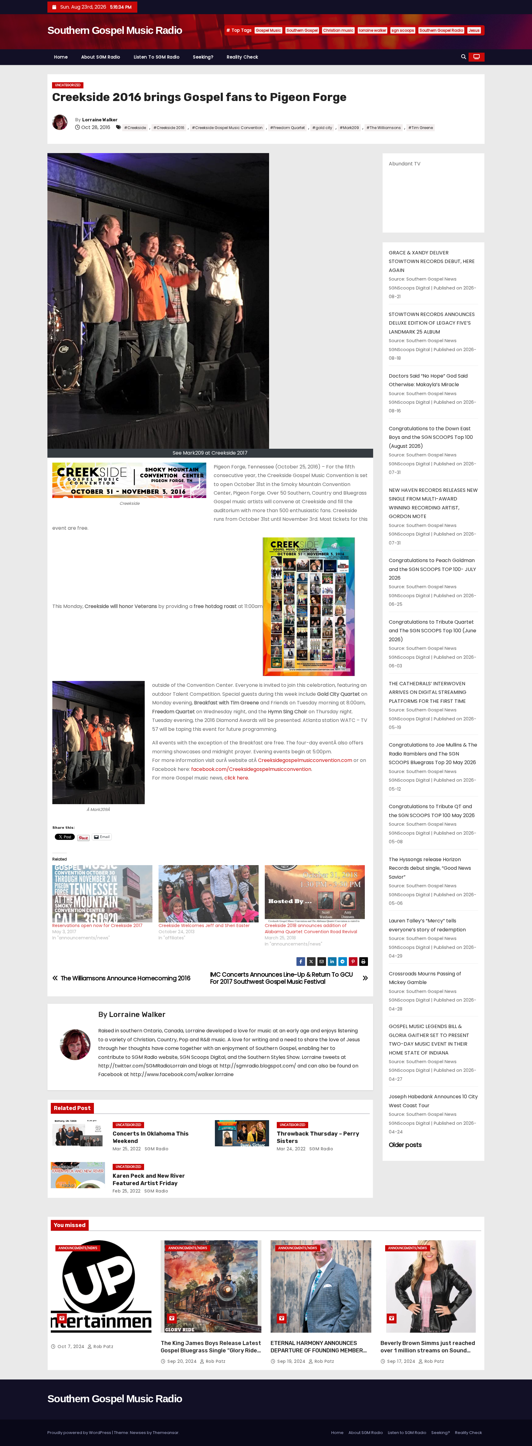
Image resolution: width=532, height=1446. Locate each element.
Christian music (338, 30)
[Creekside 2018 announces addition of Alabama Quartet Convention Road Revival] (315, 893)
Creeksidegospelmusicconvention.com (305, 760)
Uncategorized (67, 85)
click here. (236, 777)
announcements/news (77, 1248)
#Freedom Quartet (287, 127)
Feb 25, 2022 (127, 1191)
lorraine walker (372, 30)
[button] (463, 56)
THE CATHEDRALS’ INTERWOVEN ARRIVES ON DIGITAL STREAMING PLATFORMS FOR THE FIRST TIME (427, 692)
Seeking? (203, 57)
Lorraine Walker (100, 120)
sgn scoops (403, 30)
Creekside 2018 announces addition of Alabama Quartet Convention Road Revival (311, 928)
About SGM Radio (100, 57)
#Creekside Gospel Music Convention (227, 127)
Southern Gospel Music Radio (114, 30)
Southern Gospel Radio (441, 30)
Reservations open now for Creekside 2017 (97, 925)
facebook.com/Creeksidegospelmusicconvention (251, 769)
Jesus (474, 30)
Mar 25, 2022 (127, 1149)
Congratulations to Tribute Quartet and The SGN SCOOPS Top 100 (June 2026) (432, 630)
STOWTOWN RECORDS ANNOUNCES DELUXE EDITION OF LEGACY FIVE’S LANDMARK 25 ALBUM (432, 323)
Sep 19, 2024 (292, 1361)
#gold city (322, 127)
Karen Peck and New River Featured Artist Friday (149, 1180)
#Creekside (135, 127)
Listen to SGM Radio (157, 57)
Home (61, 57)
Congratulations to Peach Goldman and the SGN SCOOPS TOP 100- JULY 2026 (432, 569)
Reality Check (242, 57)
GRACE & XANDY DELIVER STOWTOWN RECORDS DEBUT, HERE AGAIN (432, 261)
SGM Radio (155, 1149)
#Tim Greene (420, 127)
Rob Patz (102, 1346)
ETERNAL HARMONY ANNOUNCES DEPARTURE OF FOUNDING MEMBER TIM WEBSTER (317, 1350)
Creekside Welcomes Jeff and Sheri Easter (204, 925)
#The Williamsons (383, 127)
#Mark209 (349, 127)
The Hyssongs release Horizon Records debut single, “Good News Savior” (430, 868)
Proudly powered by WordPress (79, 1433)
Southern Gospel (302, 30)
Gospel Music (268, 30)
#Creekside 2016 (168, 127)
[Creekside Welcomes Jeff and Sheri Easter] (209, 893)
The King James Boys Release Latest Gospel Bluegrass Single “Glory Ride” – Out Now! (211, 1350)
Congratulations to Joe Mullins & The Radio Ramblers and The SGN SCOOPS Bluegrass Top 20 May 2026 (433, 753)
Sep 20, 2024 (182, 1361)
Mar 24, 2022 (291, 1149)
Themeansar (166, 1433)
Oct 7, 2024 (72, 1346)
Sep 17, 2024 (402, 1361)
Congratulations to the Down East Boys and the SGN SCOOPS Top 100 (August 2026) (431, 437)
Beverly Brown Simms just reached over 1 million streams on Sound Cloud (428, 1350)
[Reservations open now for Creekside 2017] (102, 893)
